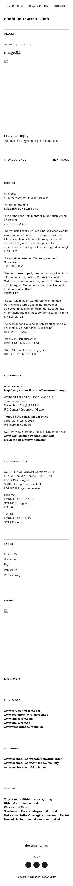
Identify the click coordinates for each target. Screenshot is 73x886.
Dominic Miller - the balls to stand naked (32, 819)
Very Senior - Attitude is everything (28, 799)
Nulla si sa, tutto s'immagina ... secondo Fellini (36, 815)
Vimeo (28, 867)
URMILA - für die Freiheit (21, 803)
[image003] (36, 62)
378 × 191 (26, 44)
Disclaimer (10, 559)
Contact (59, 6)
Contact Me (11, 554)
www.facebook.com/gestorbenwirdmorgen (33, 758)
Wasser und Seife (16, 807)
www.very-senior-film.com (22, 710)
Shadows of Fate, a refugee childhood (30, 811)
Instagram (45, 867)
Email (36, 867)
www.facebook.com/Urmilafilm (25, 767)
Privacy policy (12, 575)
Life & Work (12, 678)
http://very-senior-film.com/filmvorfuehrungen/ (36, 390)
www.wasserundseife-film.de (24, 726)
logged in (27, 140)
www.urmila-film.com (18, 718)
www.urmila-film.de (17, 722)
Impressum (15, 6)
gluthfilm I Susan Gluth (26, 19)
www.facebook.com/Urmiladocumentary (31, 763)
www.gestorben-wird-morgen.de (26, 714)
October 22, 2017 (12, 44)
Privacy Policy (38, 6)
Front (7, 564)
